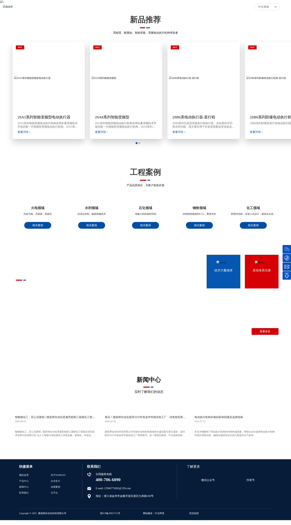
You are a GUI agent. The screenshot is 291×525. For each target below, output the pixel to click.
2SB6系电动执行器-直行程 (98, 117)
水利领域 (91, 231)
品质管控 (30, 350)
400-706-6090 (233, 341)
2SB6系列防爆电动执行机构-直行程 (183, 117)
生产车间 (58, 350)
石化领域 (145, 231)
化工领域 (253, 231)
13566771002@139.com (265, 341)
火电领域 (37, 231)
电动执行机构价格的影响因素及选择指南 (219, 485)
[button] (137, 143)
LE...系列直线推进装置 (250, 117)
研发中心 (114, 350)
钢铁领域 (199, 231)
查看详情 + (83, 131)
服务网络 (86, 350)
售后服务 (142, 350)
